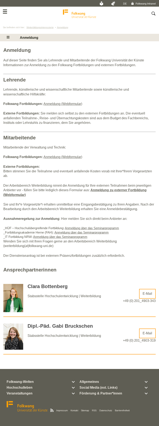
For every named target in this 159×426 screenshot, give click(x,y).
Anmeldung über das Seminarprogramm (92, 228)
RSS (94, 410)
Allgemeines (89, 381)
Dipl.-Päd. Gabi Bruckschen (60, 326)
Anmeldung (62, 27)
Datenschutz (105, 410)
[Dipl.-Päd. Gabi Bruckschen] (13, 348)
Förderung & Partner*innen (101, 393)
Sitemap (85, 410)
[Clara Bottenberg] (13, 311)
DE (125, 3)
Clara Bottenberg (48, 286)
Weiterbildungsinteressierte (40, 27)
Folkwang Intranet (145, 3)
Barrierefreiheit (122, 410)
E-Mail (147, 293)
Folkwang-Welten (20, 381)
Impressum (62, 410)
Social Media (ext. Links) (98, 387)
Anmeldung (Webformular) (62, 104)
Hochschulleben (20, 387)
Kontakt (74, 410)
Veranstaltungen (20, 393)
